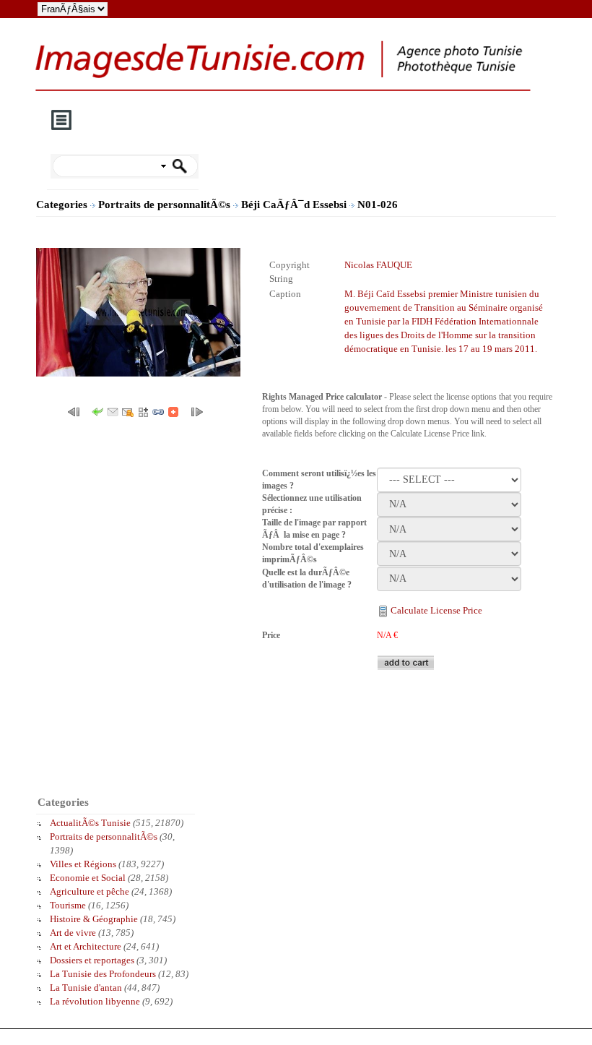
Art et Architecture (85, 946)
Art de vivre (73, 932)
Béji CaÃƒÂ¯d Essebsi (295, 204)
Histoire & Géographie (94, 918)
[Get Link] (158, 410)
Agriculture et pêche (89, 891)
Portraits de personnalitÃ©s (165, 204)
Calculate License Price (436, 610)
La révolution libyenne (95, 1001)
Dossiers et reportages (92, 960)
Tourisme (68, 905)
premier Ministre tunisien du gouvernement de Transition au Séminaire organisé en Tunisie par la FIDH (443, 307)
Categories (61, 204)
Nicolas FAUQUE (378, 264)
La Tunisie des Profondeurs (103, 973)
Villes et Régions (83, 864)
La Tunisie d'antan (86, 987)
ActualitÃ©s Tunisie (90, 822)
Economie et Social (88, 877)
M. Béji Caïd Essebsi (385, 293)
